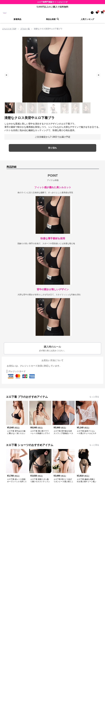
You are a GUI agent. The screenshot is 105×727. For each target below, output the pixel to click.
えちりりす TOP (9, 29)
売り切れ (52, 148)
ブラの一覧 (25, 29)
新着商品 (17, 19)
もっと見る (94, 397)
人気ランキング (87, 19)
